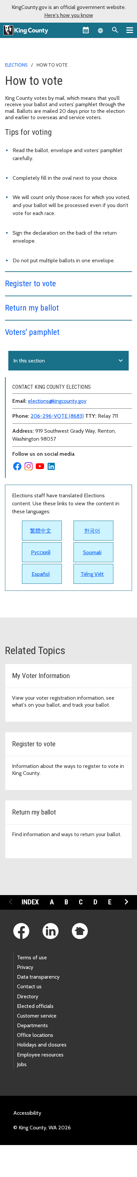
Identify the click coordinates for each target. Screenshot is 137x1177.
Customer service (37, 1016)
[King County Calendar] (85, 30)
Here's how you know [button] (68, 15)
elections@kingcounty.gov (57, 401)
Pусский (41, 552)
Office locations (35, 1035)
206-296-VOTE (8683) (57, 416)
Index (30, 902)
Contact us (29, 986)
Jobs (22, 1064)
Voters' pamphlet (32, 332)
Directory (27, 996)
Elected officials (35, 1006)
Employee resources (40, 1055)
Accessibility (27, 1113)
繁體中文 (40, 531)
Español (41, 574)
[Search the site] (115, 30)
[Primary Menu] (129, 30)
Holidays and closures (42, 1045)
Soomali (92, 552)
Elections (16, 65)
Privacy (25, 967)
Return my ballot (32, 308)
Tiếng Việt (92, 574)
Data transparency (38, 977)
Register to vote (30, 283)
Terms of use (32, 957)
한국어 (92, 531)
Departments (32, 1025)
